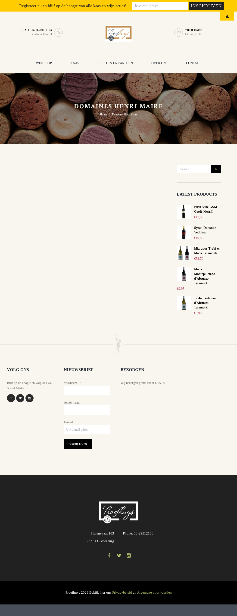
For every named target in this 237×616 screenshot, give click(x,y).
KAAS (74, 63)
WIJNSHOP (44, 63)
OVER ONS (159, 63)
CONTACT (193, 63)
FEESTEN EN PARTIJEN (115, 63)
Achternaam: (72, 402)
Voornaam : (72, 383)
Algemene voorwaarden (154, 592)
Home (103, 114)
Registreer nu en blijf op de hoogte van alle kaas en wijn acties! (72, 5)
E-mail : (72, 422)
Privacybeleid (122, 592)
